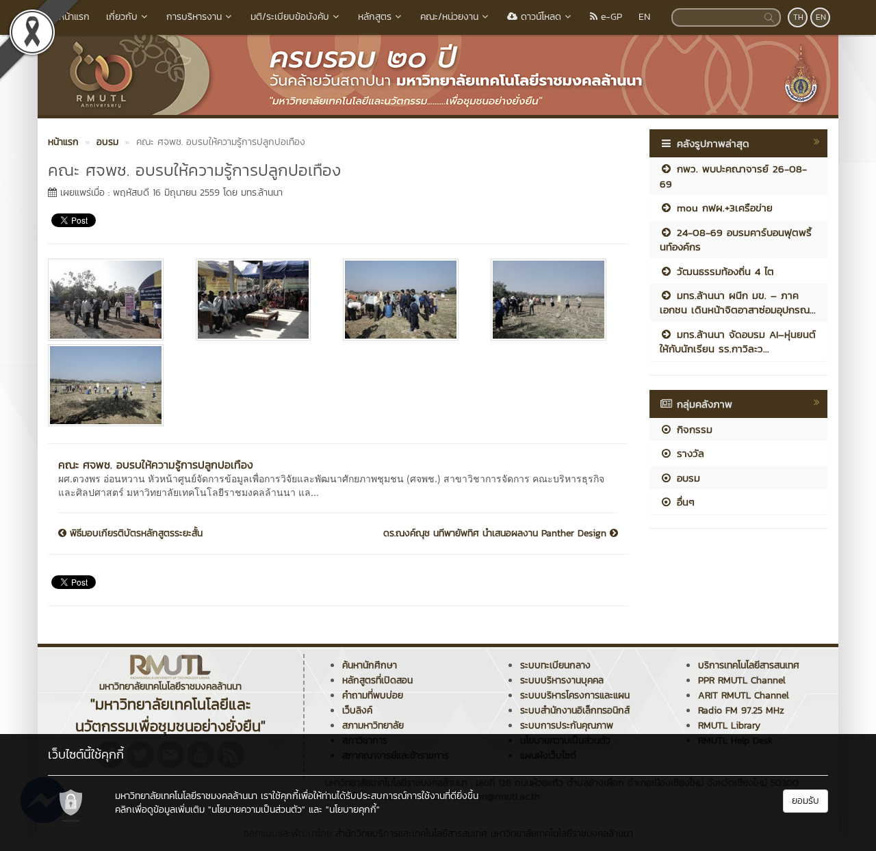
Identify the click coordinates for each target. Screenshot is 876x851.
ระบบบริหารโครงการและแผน (575, 695)
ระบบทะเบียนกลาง (555, 665)
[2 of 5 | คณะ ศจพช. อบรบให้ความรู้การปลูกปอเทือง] (259, 300)
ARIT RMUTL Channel (743, 695)
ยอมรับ (805, 801)
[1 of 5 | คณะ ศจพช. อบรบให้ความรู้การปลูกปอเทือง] (111, 300)
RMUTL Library (729, 725)
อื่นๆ (684, 502)
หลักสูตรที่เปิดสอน (377, 680)
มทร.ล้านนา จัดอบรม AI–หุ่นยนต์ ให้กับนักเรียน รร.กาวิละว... (738, 341)
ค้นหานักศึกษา (369, 665)
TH (798, 17)
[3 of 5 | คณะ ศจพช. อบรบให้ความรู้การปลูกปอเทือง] (406, 300)
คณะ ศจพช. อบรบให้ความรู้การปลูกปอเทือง (155, 464)
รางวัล (688, 453)
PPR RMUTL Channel (742, 680)
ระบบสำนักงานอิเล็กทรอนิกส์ (575, 710)
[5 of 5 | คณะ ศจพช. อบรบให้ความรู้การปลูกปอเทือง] (111, 385)
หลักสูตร (374, 17)
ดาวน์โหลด (539, 17)
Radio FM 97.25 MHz (741, 710)
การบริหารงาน (194, 17)
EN (644, 17)
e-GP (609, 17)
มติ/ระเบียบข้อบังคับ (289, 17)
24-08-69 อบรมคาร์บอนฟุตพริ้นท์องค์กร (736, 239)
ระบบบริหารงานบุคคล (562, 680)
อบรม (686, 478)
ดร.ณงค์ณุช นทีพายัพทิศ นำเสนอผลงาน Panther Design (496, 533)
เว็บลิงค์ (357, 710)
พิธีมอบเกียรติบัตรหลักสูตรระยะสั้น (134, 533)
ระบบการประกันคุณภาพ (566, 725)
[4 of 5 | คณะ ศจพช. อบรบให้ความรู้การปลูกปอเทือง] (554, 300)
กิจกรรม (692, 429)
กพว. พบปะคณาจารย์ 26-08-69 (733, 176)
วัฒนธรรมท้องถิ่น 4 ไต (723, 271)
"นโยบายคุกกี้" (353, 809)
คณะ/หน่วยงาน (449, 17)
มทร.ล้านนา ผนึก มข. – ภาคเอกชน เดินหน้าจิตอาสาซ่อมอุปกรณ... (738, 302)
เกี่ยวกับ (122, 17)
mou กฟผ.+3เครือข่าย (723, 207)
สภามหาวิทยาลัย (373, 725)
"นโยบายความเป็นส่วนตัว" (256, 809)
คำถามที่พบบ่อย (372, 695)
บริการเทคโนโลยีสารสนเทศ (748, 665)
